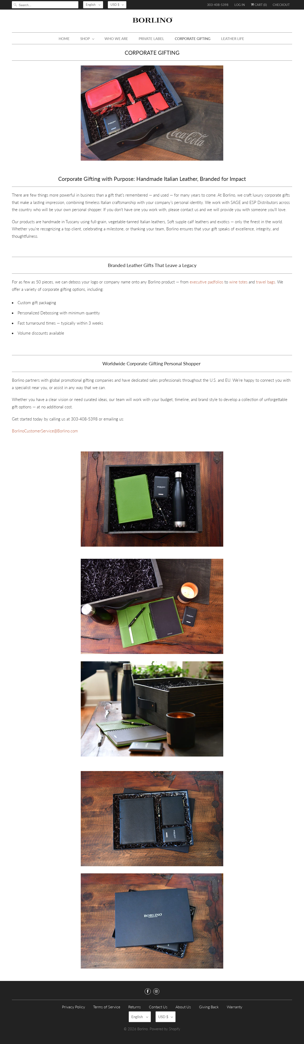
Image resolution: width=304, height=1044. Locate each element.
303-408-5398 (217, 5)
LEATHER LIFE (232, 38)
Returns (134, 1006)
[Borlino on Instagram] (156, 991)
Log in (239, 5)
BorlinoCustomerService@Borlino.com (45, 430)
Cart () (260, 5)
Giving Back (209, 1006)
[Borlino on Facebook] (148, 991)
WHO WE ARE (116, 38)
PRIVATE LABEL (151, 38)
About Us (183, 1006)
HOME (64, 38)
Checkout (281, 5)
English (91, 4)
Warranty (234, 1006)
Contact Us (158, 1006)
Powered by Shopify (165, 1029)
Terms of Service (106, 1006)
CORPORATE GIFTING (192, 38)
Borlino (142, 1029)
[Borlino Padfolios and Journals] (189, 281)
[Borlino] (152, 22)
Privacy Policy (73, 1006)
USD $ (114, 4)
